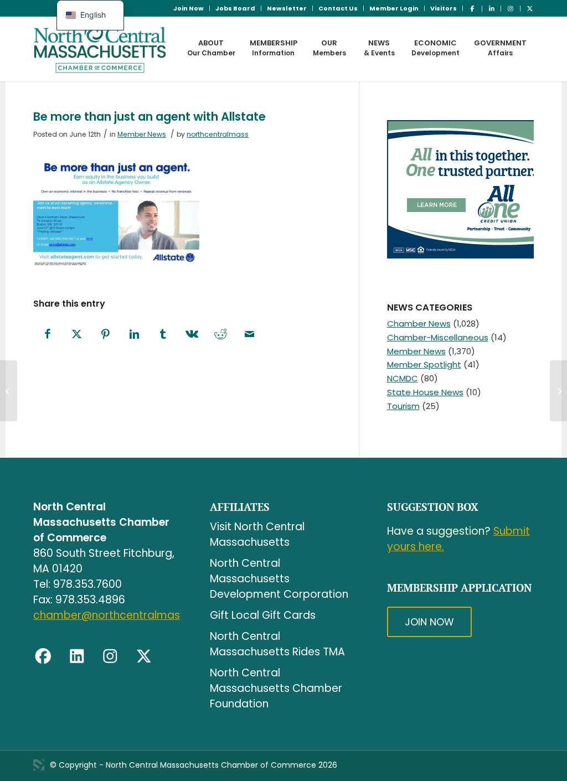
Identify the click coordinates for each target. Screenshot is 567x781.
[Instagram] (110, 656)
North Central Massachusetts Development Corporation (279, 579)
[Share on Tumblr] (162, 334)
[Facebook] (43, 656)
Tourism (403, 406)
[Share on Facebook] (47, 334)
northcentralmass (218, 134)
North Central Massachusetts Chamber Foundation (276, 688)
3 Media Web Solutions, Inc (38, 764)
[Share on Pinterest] (105, 334)
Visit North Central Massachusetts (257, 534)
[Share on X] (76, 334)
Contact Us (338, 8)
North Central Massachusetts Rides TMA (277, 644)
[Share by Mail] (249, 334)
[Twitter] (144, 656)
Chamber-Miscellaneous (437, 337)
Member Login (394, 8)
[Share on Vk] (191, 334)
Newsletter (287, 8)
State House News (425, 392)
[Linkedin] (77, 656)
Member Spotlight (424, 364)
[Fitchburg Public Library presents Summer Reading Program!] (8, 390)
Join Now (188, 8)
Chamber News (419, 323)
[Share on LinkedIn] (134, 334)
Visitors (443, 8)
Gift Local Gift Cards (263, 615)
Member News (141, 134)
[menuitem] (189, 8)
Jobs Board (235, 8)
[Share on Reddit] (220, 334)
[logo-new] (100, 48)
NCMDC (402, 378)
